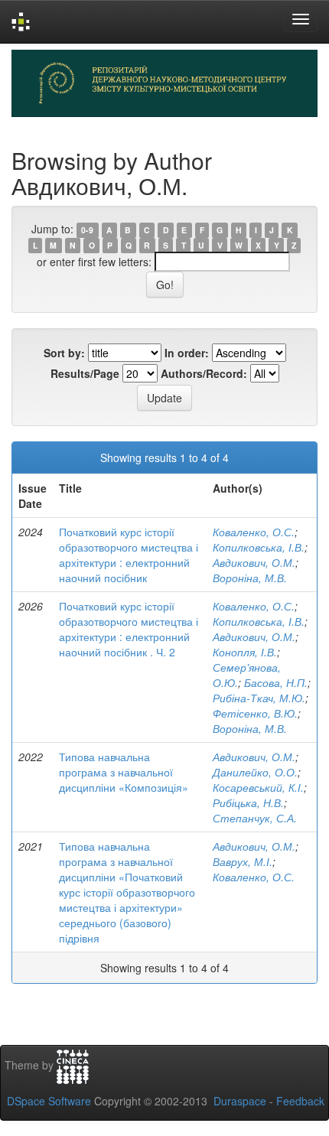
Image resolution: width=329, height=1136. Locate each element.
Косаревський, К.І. (258, 787)
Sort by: (64, 352)
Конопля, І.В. (245, 651)
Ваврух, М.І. (242, 861)
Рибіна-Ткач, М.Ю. (259, 697)
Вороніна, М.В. (250, 577)
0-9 (87, 230)
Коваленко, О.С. (254, 531)
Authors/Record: (204, 373)
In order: (186, 352)
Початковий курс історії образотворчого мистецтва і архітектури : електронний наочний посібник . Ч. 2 (128, 628)
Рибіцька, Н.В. (248, 802)
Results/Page (84, 373)
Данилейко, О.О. (255, 772)
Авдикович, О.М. (254, 562)
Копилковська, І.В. (259, 547)
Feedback (300, 1100)
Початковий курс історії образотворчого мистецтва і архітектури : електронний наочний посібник (128, 554)
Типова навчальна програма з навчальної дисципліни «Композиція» (123, 772)
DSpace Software (49, 1100)
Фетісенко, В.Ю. (255, 713)
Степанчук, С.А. (255, 817)
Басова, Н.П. (276, 682)
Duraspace (239, 1100)
